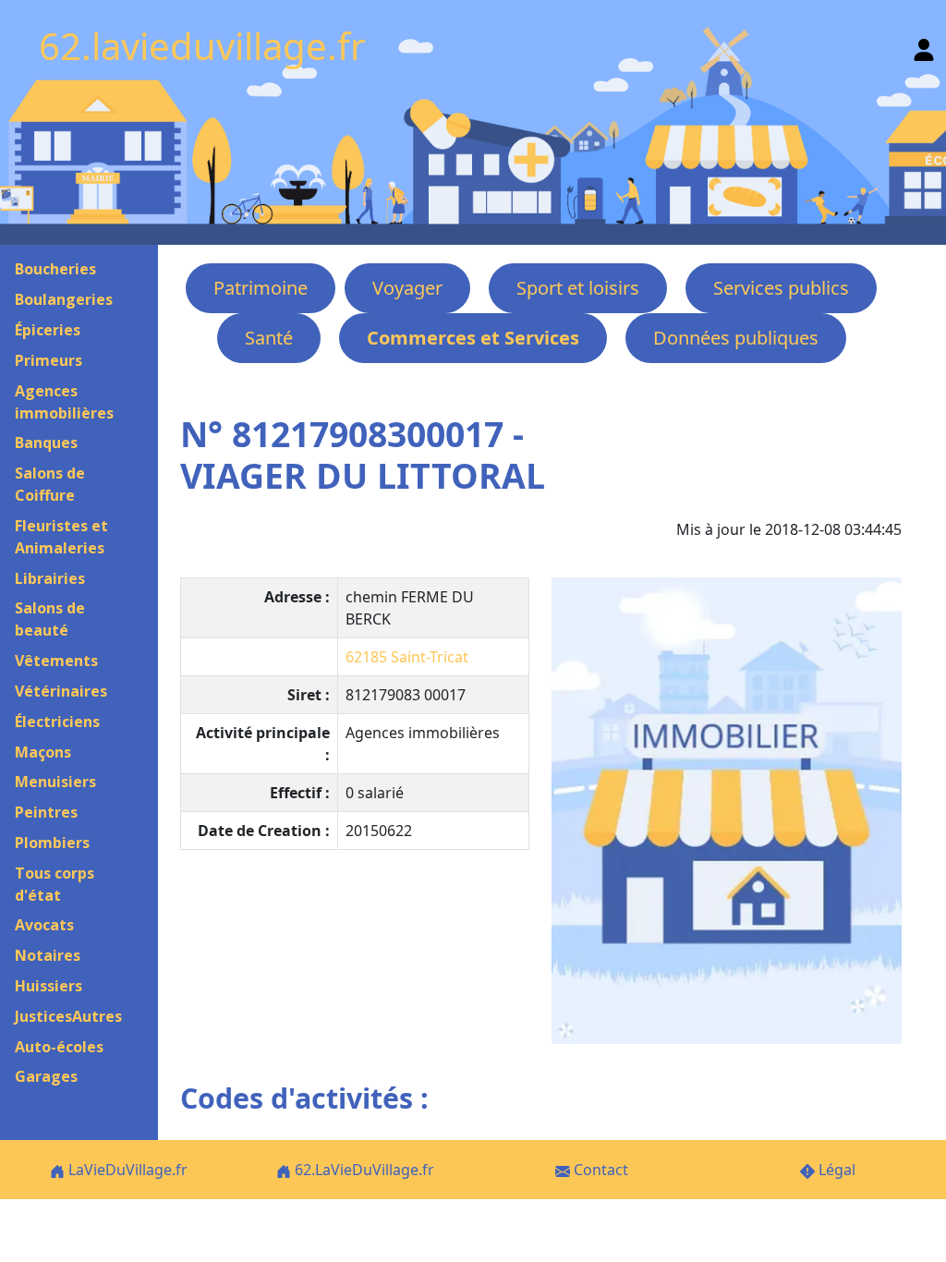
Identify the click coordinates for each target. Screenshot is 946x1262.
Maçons (43, 752)
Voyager (407, 287)
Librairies (50, 578)
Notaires (47, 955)
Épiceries (47, 330)
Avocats (44, 925)
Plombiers (52, 842)
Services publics (781, 287)
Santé (269, 337)
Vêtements (56, 660)
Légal (835, 1169)
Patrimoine (260, 287)
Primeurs (48, 360)
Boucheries (55, 269)
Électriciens (57, 721)
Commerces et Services (473, 337)
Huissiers (48, 986)
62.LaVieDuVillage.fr (362, 1169)
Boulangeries (64, 299)
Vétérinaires (61, 691)
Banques (46, 442)
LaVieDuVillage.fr (126, 1169)
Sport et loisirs (577, 287)
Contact (599, 1169)
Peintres (46, 812)
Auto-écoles (59, 1047)
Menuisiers (55, 781)
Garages (46, 1076)
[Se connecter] (924, 45)
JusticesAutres (68, 1016)
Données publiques (736, 337)
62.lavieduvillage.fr (202, 45)
